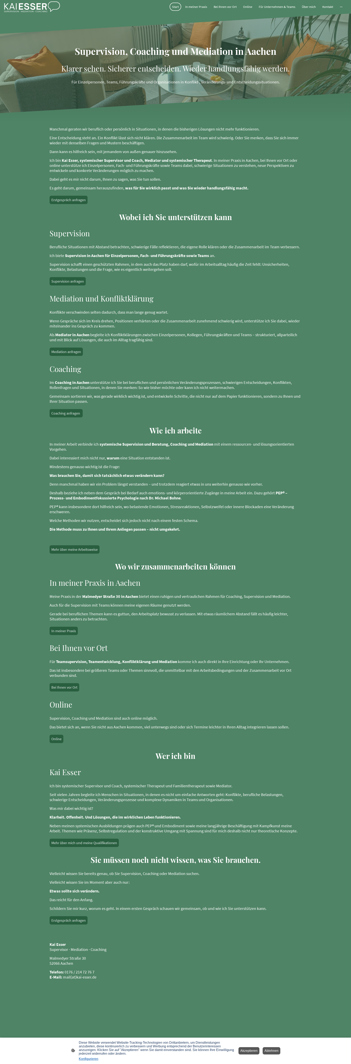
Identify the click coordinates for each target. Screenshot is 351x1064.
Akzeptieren (249, 1050)
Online (56, 739)
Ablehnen (271, 1050)
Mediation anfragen (66, 351)
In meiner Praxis (63, 631)
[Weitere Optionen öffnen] (341, 7)
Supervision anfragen (67, 281)
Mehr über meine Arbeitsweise (74, 549)
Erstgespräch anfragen (68, 200)
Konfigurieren (88, 1059)
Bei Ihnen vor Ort (64, 687)
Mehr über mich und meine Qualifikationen (84, 842)
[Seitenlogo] (32, 6)
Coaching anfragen (66, 413)
